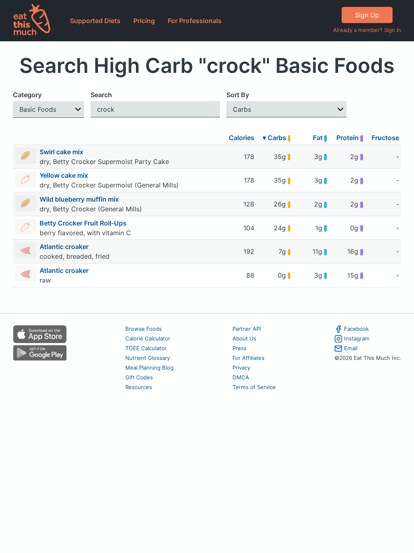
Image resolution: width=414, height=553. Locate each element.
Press (239, 348)
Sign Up (367, 15)
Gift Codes (139, 377)
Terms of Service (254, 387)
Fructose (385, 138)
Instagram (357, 338)
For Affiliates (248, 358)
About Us (244, 338)
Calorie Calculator (147, 338)
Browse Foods (143, 328)
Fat (318, 138)
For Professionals (195, 21)
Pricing (144, 21)
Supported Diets (95, 21)
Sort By (237, 95)
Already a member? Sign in (367, 30)
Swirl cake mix (62, 152)
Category (27, 95)
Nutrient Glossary (147, 358)
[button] (48, 109)
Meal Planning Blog (149, 367)
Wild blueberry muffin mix (80, 199)
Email (350, 348)
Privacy (241, 367)
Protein (348, 138)
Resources (138, 387)
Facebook (356, 328)
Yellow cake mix (65, 175)
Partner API (246, 328)
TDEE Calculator (146, 348)
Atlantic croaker (65, 246)
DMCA (240, 377)
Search (101, 95)
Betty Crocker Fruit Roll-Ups (84, 223)
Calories (241, 138)
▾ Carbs (275, 138)
